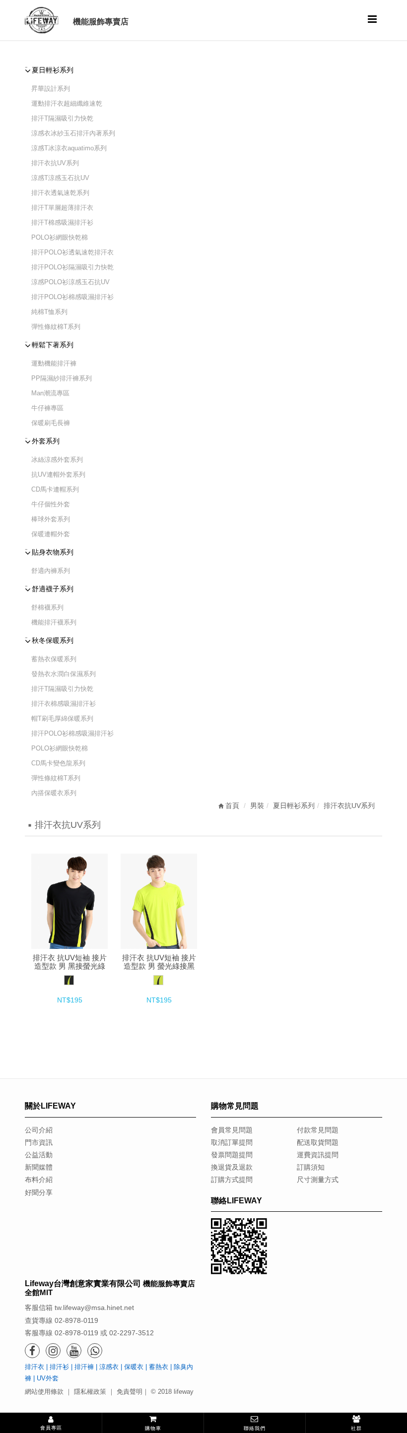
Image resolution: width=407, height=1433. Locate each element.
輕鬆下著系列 (52, 345)
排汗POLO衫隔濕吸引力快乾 (72, 267)
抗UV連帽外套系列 (58, 474)
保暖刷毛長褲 (50, 423)
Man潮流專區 (50, 393)
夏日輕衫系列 (52, 70)
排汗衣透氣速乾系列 (60, 192)
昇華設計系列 (50, 88)
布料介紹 (39, 1180)
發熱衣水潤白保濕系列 (63, 674)
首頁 (231, 806)
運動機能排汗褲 (53, 363)
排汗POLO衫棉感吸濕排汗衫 (72, 297)
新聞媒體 (39, 1167)
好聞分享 (39, 1192)
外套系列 (46, 441)
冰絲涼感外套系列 (57, 459)
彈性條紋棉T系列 (55, 326)
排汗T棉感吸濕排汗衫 (62, 222)
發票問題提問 (232, 1155)
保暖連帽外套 (50, 534)
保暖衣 (133, 1367)
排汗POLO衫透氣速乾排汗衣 (72, 252)
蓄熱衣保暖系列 (53, 659)
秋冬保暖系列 (52, 640)
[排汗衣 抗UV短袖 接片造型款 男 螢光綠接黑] (159, 901)
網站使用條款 (44, 1391)
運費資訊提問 (318, 1155)
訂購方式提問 (232, 1180)
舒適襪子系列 (52, 589)
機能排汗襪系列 (53, 622)
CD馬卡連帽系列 (55, 489)
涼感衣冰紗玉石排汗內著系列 (73, 133)
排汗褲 (84, 1367)
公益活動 (39, 1155)
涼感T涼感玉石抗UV (60, 178)
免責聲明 (129, 1391)
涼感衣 (109, 1367)
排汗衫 (59, 1367)
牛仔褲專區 (47, 408)
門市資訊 (39, 1142)
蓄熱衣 (158, 1367)
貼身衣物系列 (52, 552)
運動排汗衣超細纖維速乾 (66, 103)
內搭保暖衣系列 (53, 793)
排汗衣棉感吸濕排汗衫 (63, 703)
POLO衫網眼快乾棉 (59, 237)
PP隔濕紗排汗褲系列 (61, 378)
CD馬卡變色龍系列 (58, 763)
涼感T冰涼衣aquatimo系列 (69, 148)
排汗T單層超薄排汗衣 (62, 207)
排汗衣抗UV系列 (55, 163)
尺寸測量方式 (318, 1180)
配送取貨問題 (318, 1142)
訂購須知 (311, 1167)
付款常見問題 (318, 1130)
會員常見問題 (232, 1130)
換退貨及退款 (232, 1167)
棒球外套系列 (50, 519)
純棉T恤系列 (49, 311)
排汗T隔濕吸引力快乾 (62, 118)
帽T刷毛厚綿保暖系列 (62, 718)
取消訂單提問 (232, 1142)
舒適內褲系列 (50, 570)
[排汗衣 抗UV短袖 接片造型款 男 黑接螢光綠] (69, 901)
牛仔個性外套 (50, 504)
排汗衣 (34, 1367)
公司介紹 (39, 1130)
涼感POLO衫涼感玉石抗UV (70, 282)
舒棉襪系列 (47, 607)
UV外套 (48, 1378)
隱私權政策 (90, 1391)
